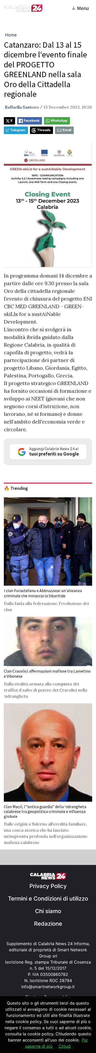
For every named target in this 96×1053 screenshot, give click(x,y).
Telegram (17, 130)
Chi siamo (48, 911)
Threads (43, 130)
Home (11, 34)
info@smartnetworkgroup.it (48, 986)
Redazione (48, 923)
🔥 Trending (16, 488)
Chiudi (65, 1046)
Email (67, 130)
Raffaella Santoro (22, 107)
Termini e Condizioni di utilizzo (48, 898)
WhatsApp (58, 120)
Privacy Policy (48, 886)
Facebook (31, 120)
